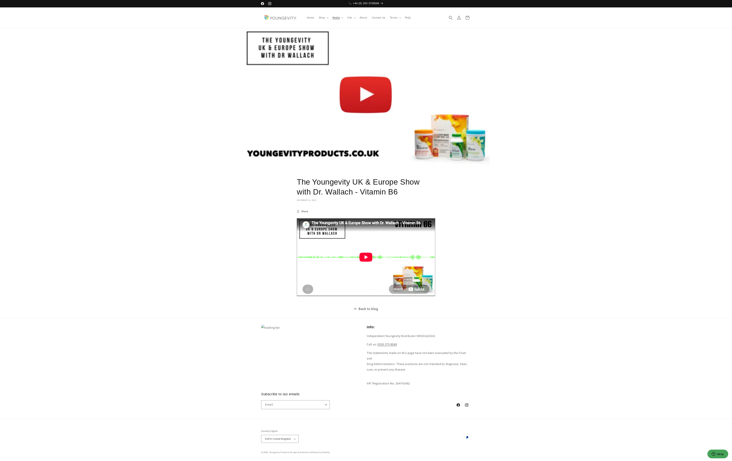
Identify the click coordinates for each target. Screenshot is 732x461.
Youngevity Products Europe (283, 452)
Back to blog (368, 309)
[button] (323, 18)
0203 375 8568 (387, 344)
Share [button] (304, 211)
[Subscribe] (325, 404)
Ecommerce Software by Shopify (314, 452)
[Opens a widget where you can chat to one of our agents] (717, 454)
